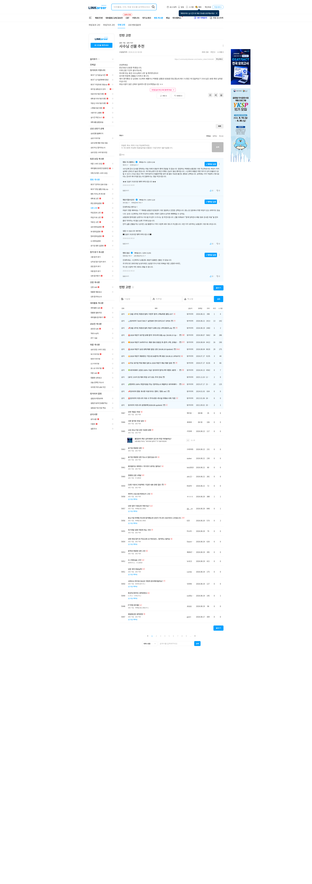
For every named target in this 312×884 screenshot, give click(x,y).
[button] (148, 636)
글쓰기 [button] (218, 288)
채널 (168, 17)
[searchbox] (175, 643)
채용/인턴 (99, 17)
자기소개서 (146, 17)
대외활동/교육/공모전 (114, 17)
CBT (127, 16)
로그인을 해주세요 (101, 45)
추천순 (208, 136)
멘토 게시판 (158, 17)
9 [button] (186, 636)
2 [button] (156, 636)
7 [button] (177, 636)
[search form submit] (153, 7)
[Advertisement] (171, 111)
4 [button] (164, 636)
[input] (164, 147)
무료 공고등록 (218, 17)
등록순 (215, 136)
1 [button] (152, 636)
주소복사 (219, 59)
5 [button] (169, 636)
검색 (218, 299)
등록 (217, 147)
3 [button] (160, 636)
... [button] (190, 636)
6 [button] (173, 636)
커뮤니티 (135, 17)
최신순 (221, 136)
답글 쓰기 (126, 190)
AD (188, 440)
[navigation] (101, 65)
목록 (219, 126)
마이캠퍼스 (176, 17)
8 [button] (182, 636)
